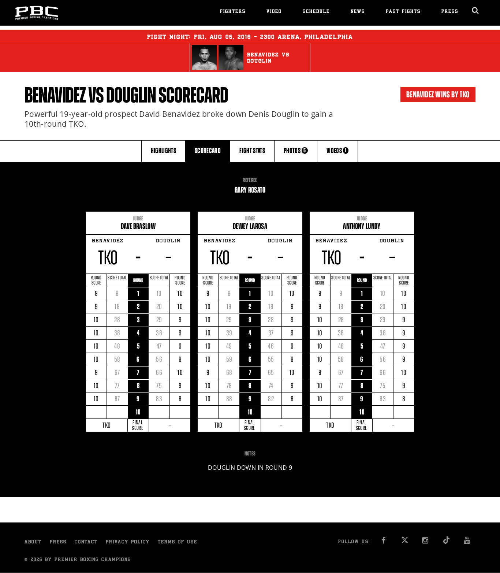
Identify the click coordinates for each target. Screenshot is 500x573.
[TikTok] (446, 542)
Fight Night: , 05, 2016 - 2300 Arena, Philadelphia (250, 37)
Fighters (233, 12)
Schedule (316, 12)
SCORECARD (208, 151)
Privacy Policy (128, 542)
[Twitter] (404, 542)
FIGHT (252, 151)
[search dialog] (476, 11)
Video (274, 12)
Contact (86, 542)
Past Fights (403, 12)
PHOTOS (295, 151)
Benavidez (55, 95)
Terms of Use (177, 542)
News (358, 12)
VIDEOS (337, 151)
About (33, 542)
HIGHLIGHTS (163, 151)
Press (449, 12)
